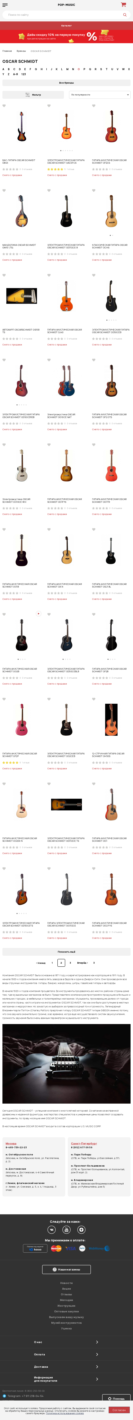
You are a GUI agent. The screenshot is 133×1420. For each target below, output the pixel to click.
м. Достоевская (16, 1168)
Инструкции (66, 1305)
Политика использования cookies (65, 1413)
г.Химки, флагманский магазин (25, 1183)
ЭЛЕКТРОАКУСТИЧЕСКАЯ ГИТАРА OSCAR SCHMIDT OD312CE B (66, 246)
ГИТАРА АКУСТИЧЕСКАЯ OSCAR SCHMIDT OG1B (19, 585)
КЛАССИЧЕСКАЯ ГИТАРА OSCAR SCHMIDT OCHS (109, 246)
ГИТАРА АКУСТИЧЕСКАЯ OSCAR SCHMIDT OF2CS (109, 161)
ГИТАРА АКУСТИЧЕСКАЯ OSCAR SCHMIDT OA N (64, 585)
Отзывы (66, 1294)
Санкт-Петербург (84, 1143)
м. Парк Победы (81, 1154)
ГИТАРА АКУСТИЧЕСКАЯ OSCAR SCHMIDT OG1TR (109, 500)
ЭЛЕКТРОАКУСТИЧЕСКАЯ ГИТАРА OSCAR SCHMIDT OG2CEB (66, 755)
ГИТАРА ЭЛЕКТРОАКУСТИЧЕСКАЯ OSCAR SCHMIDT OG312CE (66, 924)
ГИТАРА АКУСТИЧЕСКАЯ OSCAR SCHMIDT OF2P (19, 755)
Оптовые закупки (66, 1311)
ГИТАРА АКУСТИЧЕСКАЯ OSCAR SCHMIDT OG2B (19, 670)
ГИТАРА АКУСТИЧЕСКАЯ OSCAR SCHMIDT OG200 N (19, 839)
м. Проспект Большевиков (88, 1165)
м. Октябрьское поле (19, 1154)
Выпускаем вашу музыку (66, 1317)
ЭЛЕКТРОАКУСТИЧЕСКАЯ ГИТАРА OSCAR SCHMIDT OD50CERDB (21, 416)
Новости (66, 1283)
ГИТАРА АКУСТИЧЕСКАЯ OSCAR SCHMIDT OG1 (109, 839)
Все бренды (66, 82)
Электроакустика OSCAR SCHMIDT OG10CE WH (16, 500)
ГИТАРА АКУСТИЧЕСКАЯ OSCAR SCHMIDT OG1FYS (64, 500)
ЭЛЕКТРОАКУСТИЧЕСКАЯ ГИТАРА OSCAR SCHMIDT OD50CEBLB (66, 670)
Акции (66, 1288)
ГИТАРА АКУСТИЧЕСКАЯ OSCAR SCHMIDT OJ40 (64, 331)
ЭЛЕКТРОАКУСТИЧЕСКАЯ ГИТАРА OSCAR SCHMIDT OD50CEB (110, 331)
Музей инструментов (66, 1323)
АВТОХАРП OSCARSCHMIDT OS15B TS (20, 331)
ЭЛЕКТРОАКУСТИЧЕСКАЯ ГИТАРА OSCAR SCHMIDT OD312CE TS (66, 839)
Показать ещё (66, 951)
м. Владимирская (82, 1180)
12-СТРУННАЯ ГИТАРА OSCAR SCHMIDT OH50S (108, 755)
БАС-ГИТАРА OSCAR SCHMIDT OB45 (18, 161)
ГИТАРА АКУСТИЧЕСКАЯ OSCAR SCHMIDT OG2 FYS (109, 924)
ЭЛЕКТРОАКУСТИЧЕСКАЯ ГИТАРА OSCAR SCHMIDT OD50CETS (21, 924)
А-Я (15, 74)
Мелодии (66, 1300)
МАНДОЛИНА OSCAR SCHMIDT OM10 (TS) (19, 246)
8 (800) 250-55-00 (35, 1390)
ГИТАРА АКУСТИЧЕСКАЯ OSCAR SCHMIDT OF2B (109, 670)
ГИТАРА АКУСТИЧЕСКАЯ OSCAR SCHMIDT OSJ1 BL (109, 585)
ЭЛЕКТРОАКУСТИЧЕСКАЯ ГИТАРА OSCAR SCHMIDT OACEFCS (66, 161)
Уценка (66, 1328)
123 (23, 74)
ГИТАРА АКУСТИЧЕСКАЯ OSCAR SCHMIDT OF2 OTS (109, 416)
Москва (11, 1143)
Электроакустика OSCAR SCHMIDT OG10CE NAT (61, 416)
